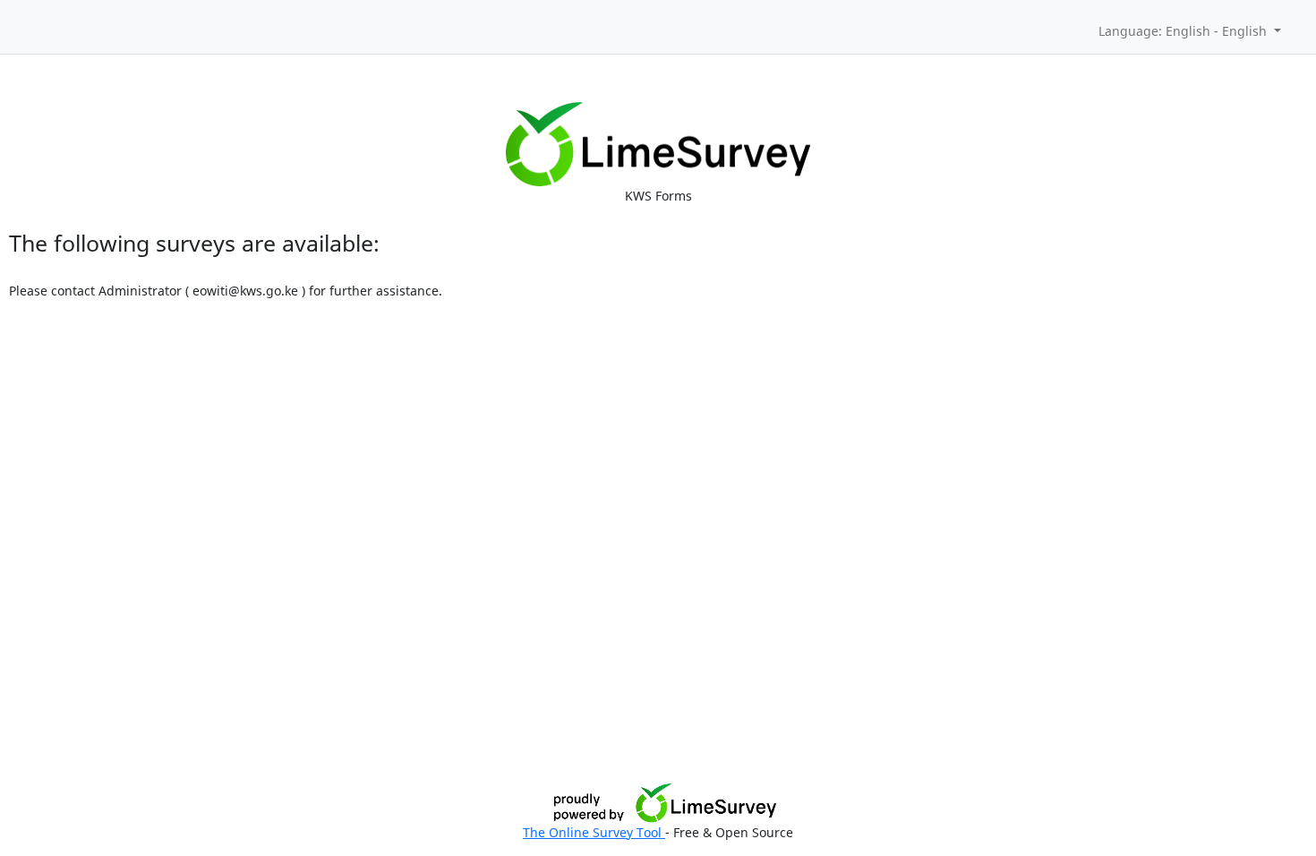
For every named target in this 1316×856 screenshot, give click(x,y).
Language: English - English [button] (1184, 30)
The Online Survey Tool (594, 832)
